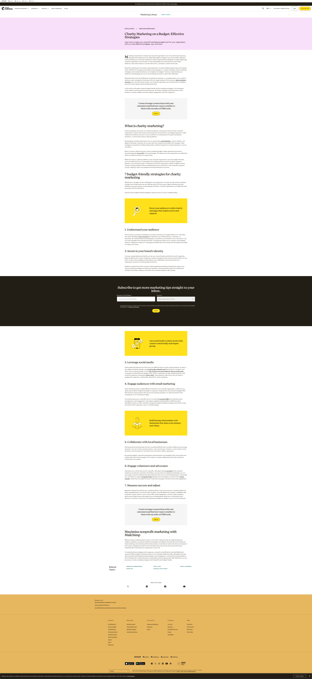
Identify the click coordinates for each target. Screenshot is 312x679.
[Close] (310, 676)
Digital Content (129, 28)
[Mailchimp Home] (7, 8)
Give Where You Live (173, 629)
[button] (269, 8)
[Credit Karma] (17, 1)
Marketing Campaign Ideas (147, 28)
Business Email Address (124, 295)
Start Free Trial (305, 8)
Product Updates (112, 626)
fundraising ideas (146, 477)
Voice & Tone (157, 566)
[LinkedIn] (163, 664)
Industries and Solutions (21, 8)
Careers (169, 632)
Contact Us (189, 624)
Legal (185, 671)
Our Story (170, 624)
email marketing (166, 141)
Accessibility (171, 634)
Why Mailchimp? (112, 624)
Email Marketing (112, 629)
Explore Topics (165, 14)
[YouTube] (167, 664)
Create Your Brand (185, 566)
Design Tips (129, 568)
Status (109, 642)
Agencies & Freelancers (152, 624)
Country (159, 295)
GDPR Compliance (112, 637)
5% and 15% (140, 153)
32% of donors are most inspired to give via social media (165, 371)
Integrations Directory (132, 632)
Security (110, 639)
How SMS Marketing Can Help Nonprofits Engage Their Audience (110, 607)
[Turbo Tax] (10, 1)
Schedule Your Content (160, 568)
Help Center (190, 629)
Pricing (66, 8)
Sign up (156, 113)
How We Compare (112, 634)
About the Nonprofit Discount (102, 605)
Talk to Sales (190, 632)
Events (148, 629)
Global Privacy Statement (133, 307)
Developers (149, 626)
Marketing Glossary (131, 629)
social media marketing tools (157, 369)
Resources (44, 8)
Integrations (34, 8)
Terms (182, 671)
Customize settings (299, 676)
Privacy (178, 671)
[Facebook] (152, 664)
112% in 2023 (150, 375)
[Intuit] (4, 1)
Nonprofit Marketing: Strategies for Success (105, 602)
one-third (169, 471)
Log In (294, 8)
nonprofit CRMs (164, 399)
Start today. (174, 4)
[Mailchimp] (31, 1)
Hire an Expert (190, 626)
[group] (269, 8)
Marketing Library (148, 14)
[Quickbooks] (24, 1)
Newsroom (170, 626)
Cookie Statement (131, 676)
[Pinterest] (170, 664)
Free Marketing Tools (132, 626)
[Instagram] (159, 664)
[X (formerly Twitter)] (155, 664)
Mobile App (111, 644)
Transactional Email (112, 632)
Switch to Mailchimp (56, 8)
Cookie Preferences (191, 671)
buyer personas (144, 236)
